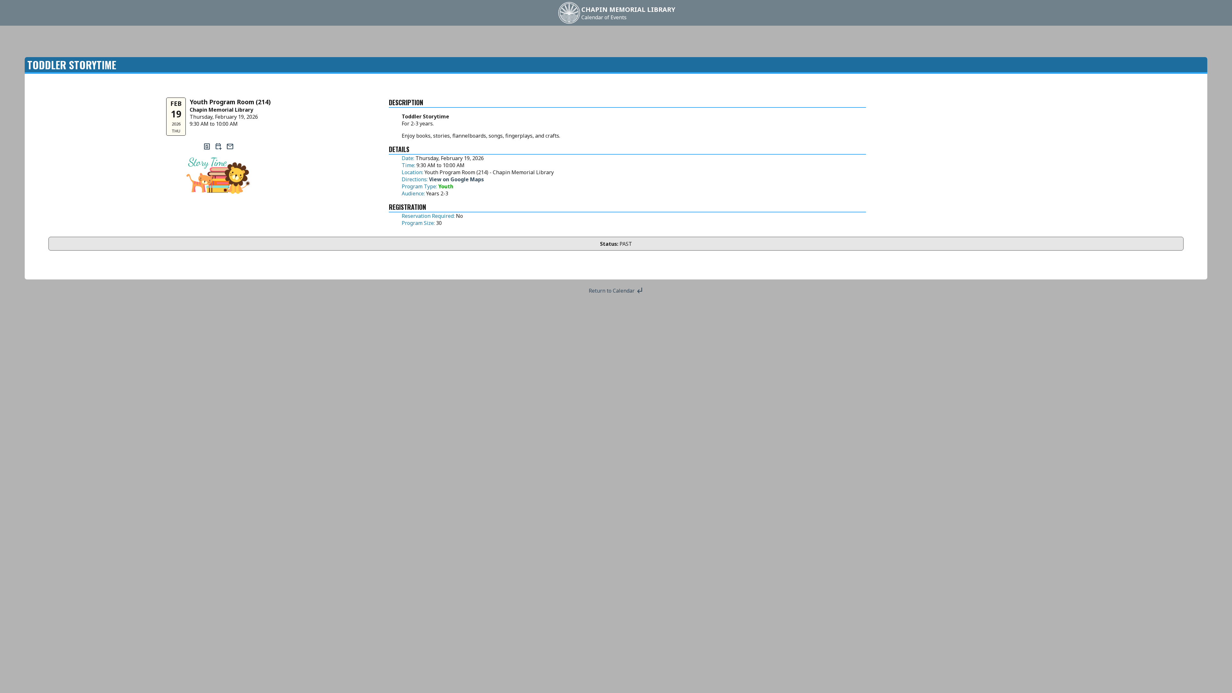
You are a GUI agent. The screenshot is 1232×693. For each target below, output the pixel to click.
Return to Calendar (616, 290)
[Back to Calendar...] (569, 23)
